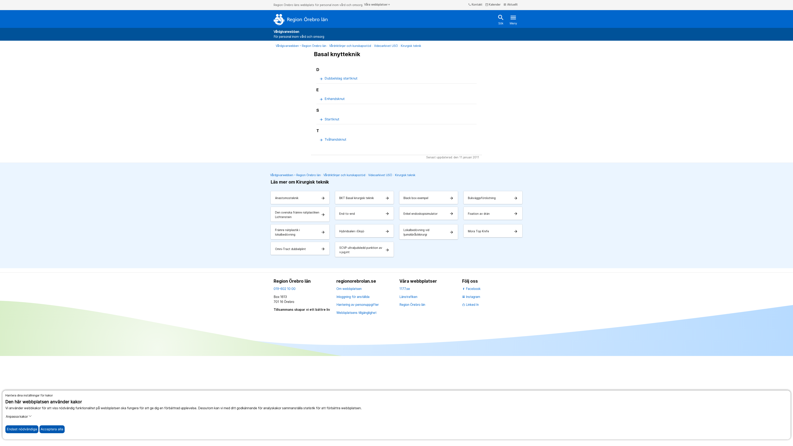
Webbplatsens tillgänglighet (356, 313)
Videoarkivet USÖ (386, 45)
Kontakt (475, 4)
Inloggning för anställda (352, 297)
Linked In (470, 305)
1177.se (404, 289)
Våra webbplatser (377, 4)
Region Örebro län (412, 305)
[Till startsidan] (301, 19)
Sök (501, 19)
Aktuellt (510, 4)
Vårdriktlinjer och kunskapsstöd (350, 45)
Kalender (493, 4)
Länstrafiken (408, 297)
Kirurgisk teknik (411, 45)
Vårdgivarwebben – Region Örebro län (301, 45)
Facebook (473, 289)
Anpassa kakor (17, 417)
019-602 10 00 (285, 289)
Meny (513, 19)
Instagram (471, 297)
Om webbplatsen (349, 289)
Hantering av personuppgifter (357, 305)
